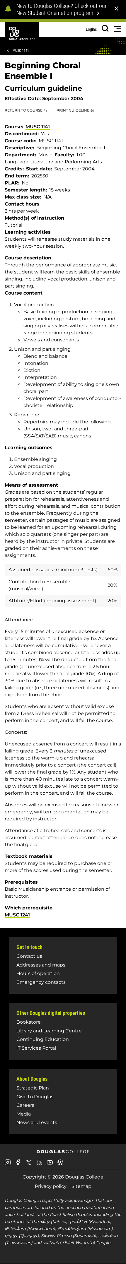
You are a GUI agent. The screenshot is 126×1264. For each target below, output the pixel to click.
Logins (91, 29)
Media (23, 1114)
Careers (25, 1105)
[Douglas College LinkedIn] (39, 1164)
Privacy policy (51, 1186)
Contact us (29, 956)
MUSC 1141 (21, 51)
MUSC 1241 (17, 915)
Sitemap (81, 1186)
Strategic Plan (32, 1088)
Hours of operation (38, 973)
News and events (36, 1122)
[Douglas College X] (29, 1164)
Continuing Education (42, 1039)
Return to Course (23, 110)
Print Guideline (73, 110)
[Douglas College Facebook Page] (18, 1164)
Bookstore (28, 1022)
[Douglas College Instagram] (8, 1164)
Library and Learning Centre (49, 1031)
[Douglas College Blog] (60, 1164)
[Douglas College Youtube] (50, 1164)
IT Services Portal (36, 1048)
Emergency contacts (41, 982)
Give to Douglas (34, 1096)
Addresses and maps (40, 965)
